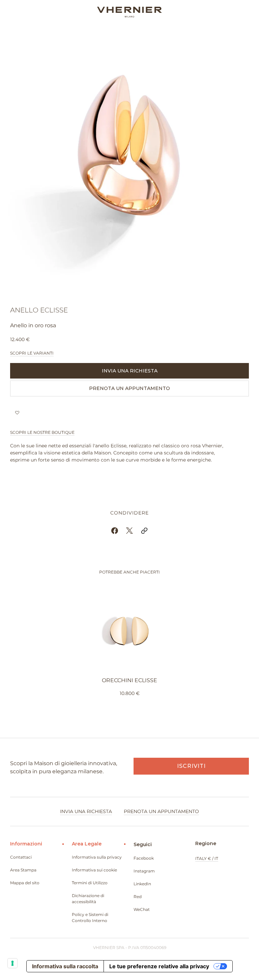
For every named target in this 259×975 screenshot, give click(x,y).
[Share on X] (129, 530)
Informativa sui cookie (94, 869)
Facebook (144, 858)
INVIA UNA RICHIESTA (129, 371)
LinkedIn (142, 883)
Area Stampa (23, 869)
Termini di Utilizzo (90, 882)
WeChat (142, 909)
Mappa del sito (24, 882)
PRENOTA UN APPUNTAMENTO (129, 388)
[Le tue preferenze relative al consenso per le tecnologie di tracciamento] (12, 963)
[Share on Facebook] (114, 530)
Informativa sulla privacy (97, 857)
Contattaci (21, 857)
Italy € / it (206, 858)
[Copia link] (144, 530)
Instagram (144, 870)
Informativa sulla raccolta (65, 966)
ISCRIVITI (191, 766)
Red (138, 896)
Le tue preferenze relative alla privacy (159, 966)
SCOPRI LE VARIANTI (32, 353)
